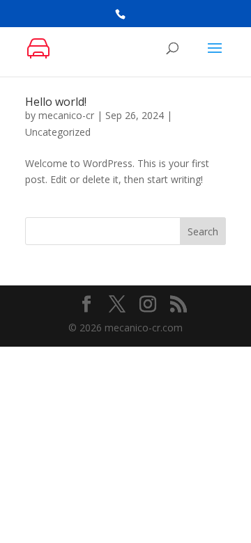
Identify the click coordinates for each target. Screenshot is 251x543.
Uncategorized (58, 132)
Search (203, 231)
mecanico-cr (66, 115)
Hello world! (55, 101)
